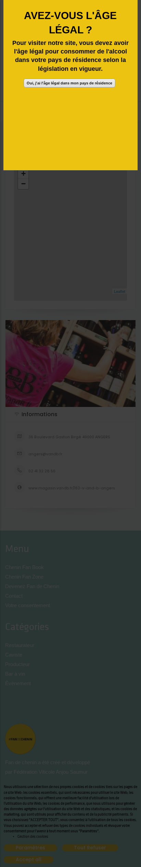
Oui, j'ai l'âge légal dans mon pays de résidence (69, 83)
